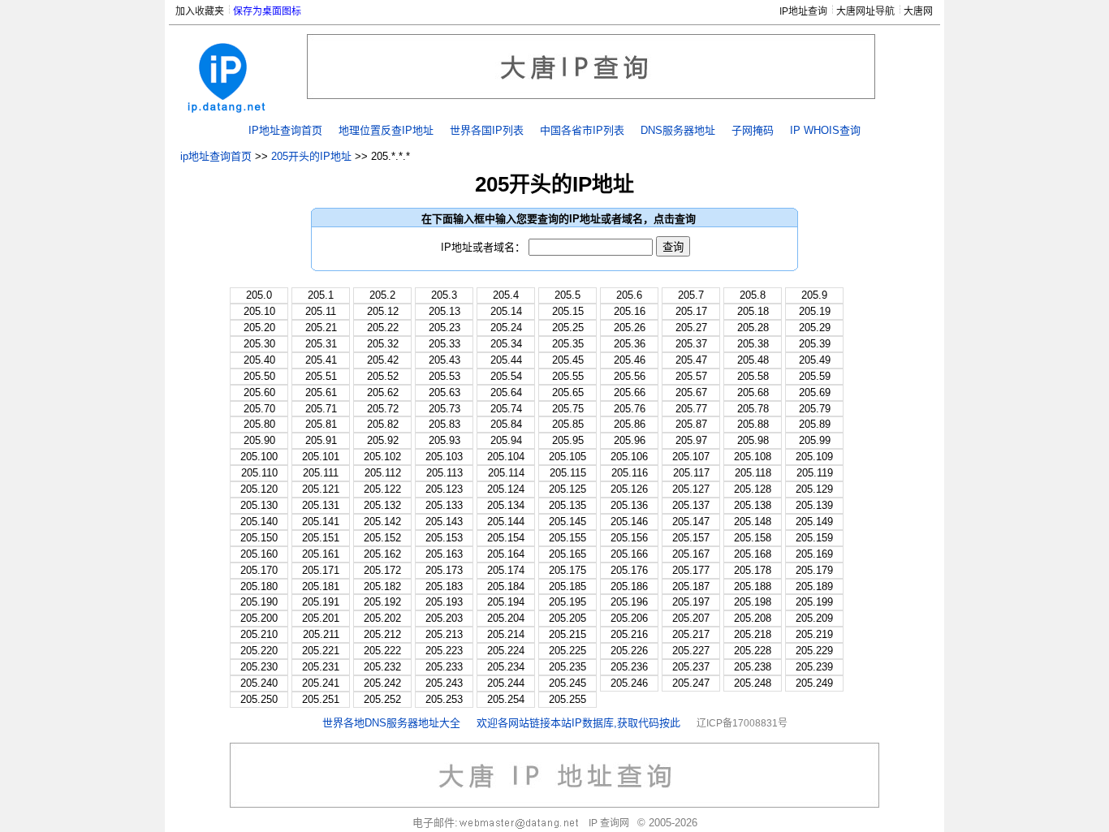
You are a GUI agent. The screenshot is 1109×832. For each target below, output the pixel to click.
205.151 (320, 538)
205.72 (383, 409)
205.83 (444, 424)
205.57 (691, 376)
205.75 (568, 409)
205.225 (567, 650)
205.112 (383, 473)
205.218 (752, 634)
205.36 (629, 344)
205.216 (629, 634)
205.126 (629, 489)
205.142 (382, 521)
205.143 (444, 521)
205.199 (814, 602)
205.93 (444, 440)
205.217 (691, 634)
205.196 (629, 602)
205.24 (506, 327)
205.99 (815, 440)
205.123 (444, 489)
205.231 (320, 667)
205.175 (567, 570)
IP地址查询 (803, 11)
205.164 (505, 554)
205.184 (505, 586)
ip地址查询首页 (216, 156)
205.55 (568, 376)
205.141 (320, 521)
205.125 (567, 489)
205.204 (505, 618)
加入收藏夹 (199, 11)
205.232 (382, 667)
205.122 (382, 489)
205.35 (568, 344)
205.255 (567, 699)
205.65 (568, 392)
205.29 (815, 327)
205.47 (691, 360)
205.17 (691, 311)
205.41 (321, 360)
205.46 (629, 360)
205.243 (444, 683)
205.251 (320, 699)
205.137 (691, 505)
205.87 (691, 424)
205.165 (567, 554)
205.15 (568, 311)
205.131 (320, 505)
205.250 (259, 699)
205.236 (629, 667)
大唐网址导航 (865, 11)
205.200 (259, 618)
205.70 (259, 409)
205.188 (752, 586)
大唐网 (918, 11)
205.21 (321, 327)
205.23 (444, 327)
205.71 (321, 409)
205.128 (752, 489)
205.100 (259, 456)
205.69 (815, 392)
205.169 (814, 554)
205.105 (567, 456)
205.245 (567, 683)
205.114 (506, 473)
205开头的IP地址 (311, 156)
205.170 (259, 570)
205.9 (814, 295)
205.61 (321, 392)
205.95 (568, 440)
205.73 (444, 409)
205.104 (505, 456)
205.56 (629, 376)
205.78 (753, 409)
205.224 (505, 650)
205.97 (691, 440)
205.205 (567, 618)
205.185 (567, 586)
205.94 (506, 440)
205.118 (753, 473)
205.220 (259, 650)
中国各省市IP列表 (582, 130)
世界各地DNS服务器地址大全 (391, 723)
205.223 (444, 650)
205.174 (505, 570)
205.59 (815, 376)
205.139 (814, 505)
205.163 (444, 554)
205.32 (383, 344)
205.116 (629, 473)
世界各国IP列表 (487, 130)
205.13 (444, 311)
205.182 (382, 586)
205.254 (505, 699)
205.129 (814, 489)
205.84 (506, 424)
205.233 (444, 667)
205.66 (629, 392)
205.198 (752, 602)
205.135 (567, 505)
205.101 (320, 456)
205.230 (259, 667)
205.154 (505, 538)
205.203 (444, 618)
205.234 (505, 667)
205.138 (752, 505)
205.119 (814, 473)
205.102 (382, 456)
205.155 (567, 538)
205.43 (444, 360)
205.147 (691, 521)
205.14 (506, 311)
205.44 (506, 360)
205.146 (629, 521)
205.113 (444, 473)
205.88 (753, 424)
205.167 (691, 554)
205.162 (382, 554)
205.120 (259, 489)
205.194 (505, 602)
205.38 (753, 344)
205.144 (505, 521)
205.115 (568, 473)
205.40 (259, 360)
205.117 (691, 473)
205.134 (505, 505)
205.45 (568, 360)
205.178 (752, 570)
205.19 (815, 311)
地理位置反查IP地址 (386, 130)
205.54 (506, 376)
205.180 (259, 586)
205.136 (629, 505)
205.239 (814, 667)
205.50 (259, 376)
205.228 (752, 650)
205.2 (382, 295)
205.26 (629, 327)
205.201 (320, 618)
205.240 (259, 683)
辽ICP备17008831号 (742, 723)
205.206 (629, 618)
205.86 (629, 424)
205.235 (567, 667)
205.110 (259, 473)
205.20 (259, 327)
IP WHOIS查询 (825, 130)
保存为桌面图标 (267, 11)
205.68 (753, 392)
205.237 (691, 667)
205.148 (752, 521)
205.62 (383, 392)
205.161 (320, 554)
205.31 (321, 344)
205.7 (691, 295)
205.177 (691, 570)
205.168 (752, 554)
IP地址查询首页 (285, 130)
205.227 (691, 650)
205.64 (506, 392)
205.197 (691, 602)
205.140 (259, 521)
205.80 (259, 424)
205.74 (506, 409)
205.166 (629, 554)
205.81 (321, 424)
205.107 (691, 456)
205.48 (753, 360)
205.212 (382, 634)
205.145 (567, 521)
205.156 (629, 538)
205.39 (815, 344)
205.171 (320, 570)
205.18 (753, 311)
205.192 (382, 602)
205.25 (568, 327)
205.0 (259, 295)
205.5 (567, 295)
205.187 (691, 586)
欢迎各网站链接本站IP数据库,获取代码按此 (578, 723)
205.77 (691, 409)
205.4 (506, 295)
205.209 (814, 618)
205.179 (814, 570)
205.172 (382, 570)
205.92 (383, 440)
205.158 (752, 538)
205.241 (320, 683)
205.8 (753, 295)
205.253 (444, 699)
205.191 (320, 602)
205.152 (382, 538)
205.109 (814, 456)
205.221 (320, 650)
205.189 (814, 586)
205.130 (259, 505)
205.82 (383, 424)
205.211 (321, 634)
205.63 (444, 392)
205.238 (752, 667)
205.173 (444, 570)
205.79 (815, 409)
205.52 (383, 376)
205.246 (629, 683)
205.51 (321, 376)
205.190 (259, 602)
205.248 (752, 683)
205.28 (753, 327)
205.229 (814, 650)
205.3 (444, 295)
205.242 (382, 683)
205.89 (815, 424)
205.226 (629, 650)
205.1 (321, 295)
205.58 (753, 376)
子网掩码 (752, 130)
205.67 (691, 392)
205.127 (691, 489)
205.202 (382, 618)
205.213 (444, 634)
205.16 (629, 311)
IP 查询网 (609, 823)
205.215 (567, 634)
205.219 (814, 634)
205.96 (629, 440)
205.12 (383, 311)
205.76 (629, 409)
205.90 (259, 440)
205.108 (752, 456)
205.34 (506, 344)
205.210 (259, 634)
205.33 (444, 344)
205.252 (382, 699)
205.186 (629, 586)
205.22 (383, 327)
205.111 (321, 473)
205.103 (444, 456)
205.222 (382, 650)
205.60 (259, 392)
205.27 (691, 327)
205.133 (444, 505)
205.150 (259, 538)
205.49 (815, 360)
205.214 (505, 634)
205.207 (691, 618)
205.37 (691, 344)
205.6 (629, 295)
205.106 (629, 456)
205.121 (320, 489)
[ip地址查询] (225, 112)
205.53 (444, 376)
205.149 (814, 521)
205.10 (259, 311)
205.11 (320, 311)
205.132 (382, 505)
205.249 (814, 683)
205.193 (444, 602)
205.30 (259, 344)
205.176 (629, 570)
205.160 (259, 554)
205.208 (752, 618)
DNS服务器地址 (678, 130)
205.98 (753, 440)
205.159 (814, 538)
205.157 (691, 538)
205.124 (505, 489)
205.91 (321, 440)
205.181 (320, 586)
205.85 (568, 424)
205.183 (444, 586)
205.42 (383, 360)
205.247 (691, 683)
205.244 (505, 683)
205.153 (444, 538)
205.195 (567, 602)
